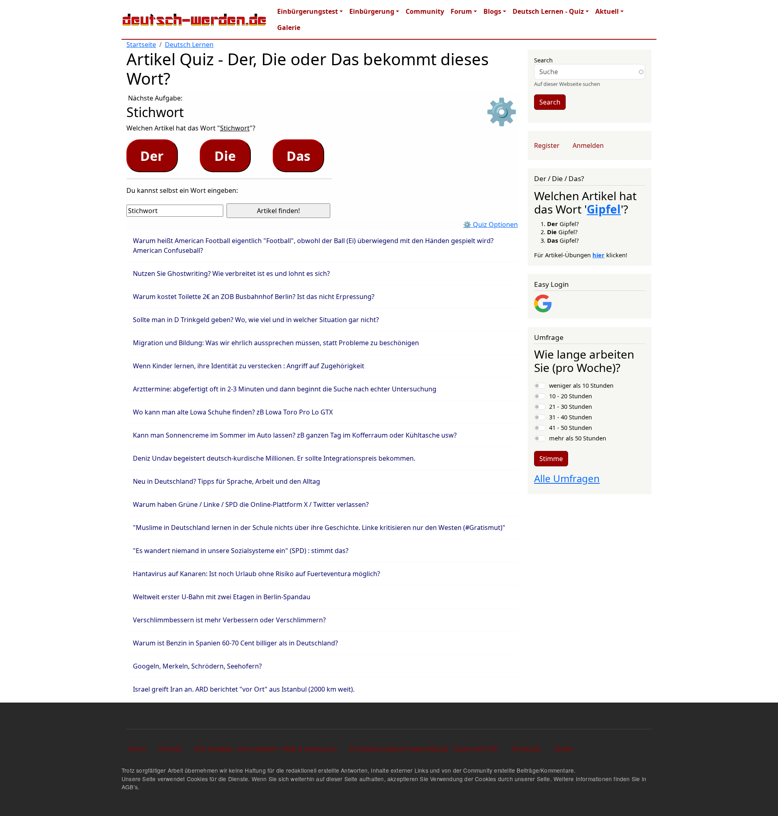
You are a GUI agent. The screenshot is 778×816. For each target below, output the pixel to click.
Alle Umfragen (567, 478)
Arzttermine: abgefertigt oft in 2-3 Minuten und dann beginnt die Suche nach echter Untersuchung (284, 389)
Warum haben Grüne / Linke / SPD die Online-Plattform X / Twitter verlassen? (251, 504)
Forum (461, 11)
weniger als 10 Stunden (581, 385)
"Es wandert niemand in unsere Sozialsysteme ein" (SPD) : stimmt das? (240, 550)
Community (425, 11)
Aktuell (607, 11)
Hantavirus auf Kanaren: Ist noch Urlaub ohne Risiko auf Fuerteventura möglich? (256, 573)
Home (137, 748)
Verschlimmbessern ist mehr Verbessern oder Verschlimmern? (229, 619)
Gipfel (604, 209)
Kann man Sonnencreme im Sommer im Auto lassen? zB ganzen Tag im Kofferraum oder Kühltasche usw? (295, 435)
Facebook (526, 748)
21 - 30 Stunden (570, 406)
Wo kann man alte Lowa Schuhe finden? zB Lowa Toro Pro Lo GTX (233, 412)
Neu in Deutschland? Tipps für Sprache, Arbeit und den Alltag (226, 481)
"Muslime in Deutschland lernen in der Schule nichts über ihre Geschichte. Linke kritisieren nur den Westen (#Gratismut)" (319, 527)
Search (543, 60)
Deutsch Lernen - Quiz (548, 11)
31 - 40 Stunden (570, 417)
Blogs (492, 11)
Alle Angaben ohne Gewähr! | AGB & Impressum (265, 748)
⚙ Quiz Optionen (490, 224)
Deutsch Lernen (189, 44)
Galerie (288, 27)
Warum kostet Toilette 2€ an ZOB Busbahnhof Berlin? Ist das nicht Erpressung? (253, 296)
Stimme (551, 458)
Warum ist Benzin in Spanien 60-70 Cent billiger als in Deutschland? (235, 643)
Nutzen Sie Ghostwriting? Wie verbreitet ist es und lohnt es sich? (231, 273)
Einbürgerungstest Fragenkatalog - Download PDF (424, 748)
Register (547, 145)
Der (152, 155)
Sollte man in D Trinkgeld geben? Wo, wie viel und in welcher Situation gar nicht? (256, 319)
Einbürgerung (371, 11)
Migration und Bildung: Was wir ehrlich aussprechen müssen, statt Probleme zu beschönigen (276, 342)
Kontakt (170, 748)
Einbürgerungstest (307, 11)
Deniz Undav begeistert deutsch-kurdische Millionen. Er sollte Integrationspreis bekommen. (274, 458)
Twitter (563, 748)
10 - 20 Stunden (570, 396)
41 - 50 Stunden (570, 427)
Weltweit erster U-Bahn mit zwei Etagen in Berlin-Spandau (221, 596)
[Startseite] (194, 19)
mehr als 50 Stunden (577, 438)
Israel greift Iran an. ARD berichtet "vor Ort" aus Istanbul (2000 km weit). (244, 689)
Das (298, 155)
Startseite (141, 44)
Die (225, 155)
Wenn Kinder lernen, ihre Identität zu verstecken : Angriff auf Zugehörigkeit (248, 365)
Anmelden (588, 145)
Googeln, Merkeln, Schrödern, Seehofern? (197, 666)
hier (598, 255)
